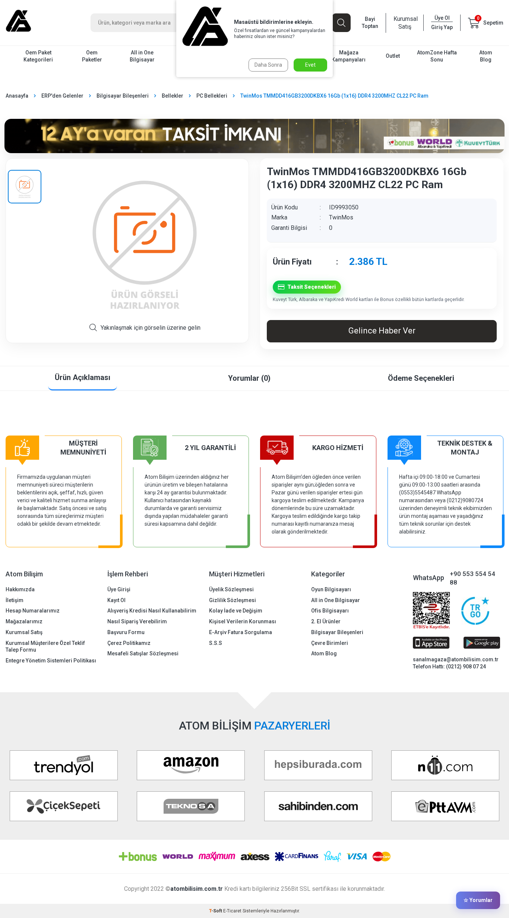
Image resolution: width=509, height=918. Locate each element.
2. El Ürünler (326, 621)
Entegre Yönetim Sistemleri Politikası (51, 661)
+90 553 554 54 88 (472, 578)
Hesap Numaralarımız (33, 611)
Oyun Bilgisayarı (331, 589)
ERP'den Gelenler (62, 96)
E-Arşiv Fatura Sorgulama (240, 632)
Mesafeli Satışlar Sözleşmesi (142, 653)
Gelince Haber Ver (381, 330)
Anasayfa (17, 96)
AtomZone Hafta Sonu (437, 56)
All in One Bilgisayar (142, 56)
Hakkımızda (20, 589)
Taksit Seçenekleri (311, 287)
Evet (310, 65)
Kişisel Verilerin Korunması (242, 621)
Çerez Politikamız (129, 643)
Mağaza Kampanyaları (349, 56)
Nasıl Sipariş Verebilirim (137, 621)
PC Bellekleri (211, 96)
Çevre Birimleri (329, 643)
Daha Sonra (268, 65)
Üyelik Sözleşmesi (231, 589)
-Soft (216, 911)
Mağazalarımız (24, 621)
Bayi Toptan (370, 22)
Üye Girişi (118, 589)
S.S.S (215, 643)
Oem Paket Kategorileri (38, 56)
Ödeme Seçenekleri (421, 378)
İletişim (14, 600)
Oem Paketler (92, 56)
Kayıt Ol (116, 600)
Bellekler (172, 96)
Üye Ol (442, 18)
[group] (144, 244)
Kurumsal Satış (404, 22)
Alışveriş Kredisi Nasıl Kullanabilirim (151, 611)
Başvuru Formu (126, 632)
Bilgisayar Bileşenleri (123, 96)
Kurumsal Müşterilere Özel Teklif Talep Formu (45, 646)
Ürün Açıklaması (82, 377)
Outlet (393, 56)
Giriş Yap (442, 27)
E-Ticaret (232, 911)
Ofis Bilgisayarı (330, 611)
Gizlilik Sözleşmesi (232, 600)
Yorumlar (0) (249, 378)
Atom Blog (485, 56)
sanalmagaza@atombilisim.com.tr (456, 659)
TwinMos (341, 217)
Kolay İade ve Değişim (235, 611)
